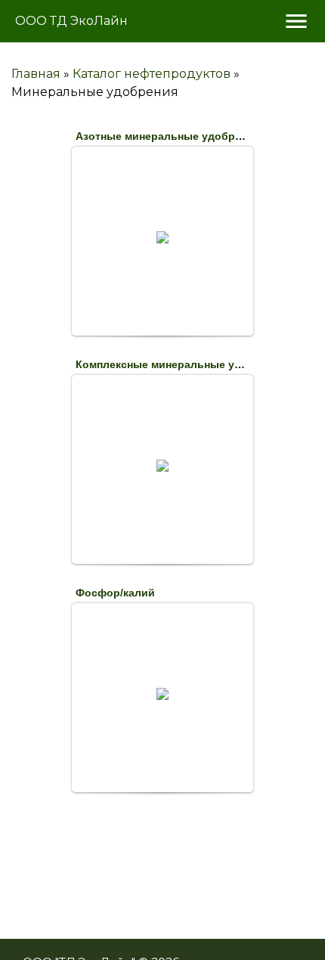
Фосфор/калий (115, 593)
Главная (35, 74)
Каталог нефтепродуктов (152, 74)
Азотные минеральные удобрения (168, 136)
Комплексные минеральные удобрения (181, 364)
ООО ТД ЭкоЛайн (71, 21)
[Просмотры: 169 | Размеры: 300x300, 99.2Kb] (162, 466)
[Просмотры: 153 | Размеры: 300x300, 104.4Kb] (162, 237)
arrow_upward (291, 926)
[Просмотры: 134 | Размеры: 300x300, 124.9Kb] (162, 694)
